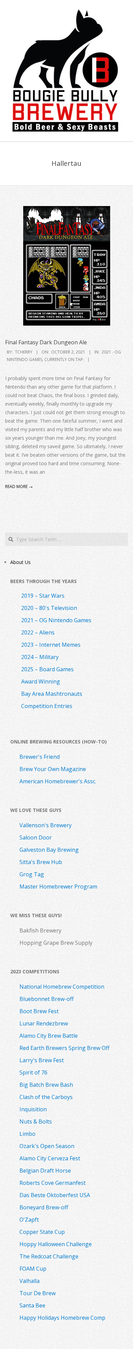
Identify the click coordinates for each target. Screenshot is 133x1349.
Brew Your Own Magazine (52, 769)
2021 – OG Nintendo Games (56, 620)
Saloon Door (35, 837)
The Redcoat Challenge (48, 1256)
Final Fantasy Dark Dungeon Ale (46, 342)
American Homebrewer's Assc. (57, 781)
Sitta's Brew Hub (40, 862)
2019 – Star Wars (42, 595)
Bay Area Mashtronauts (51, 693)
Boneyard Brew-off (43, 1207)
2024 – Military (40, 657)
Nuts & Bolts (35, 1121)
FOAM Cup (32, 1268)
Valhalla (29, 1281)
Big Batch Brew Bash (46, 1084)
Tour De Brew (37, 1293)
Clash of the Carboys (46, 1097)
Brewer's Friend (39, 756)
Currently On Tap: (64, 359)
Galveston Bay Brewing (49, 849)
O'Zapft (29, 1219)
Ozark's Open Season (46, 1146)
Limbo (27, 1134)
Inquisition (33, 1109)
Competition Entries (46, 706)
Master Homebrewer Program (58, 886)
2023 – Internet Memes (50, 644)
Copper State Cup (42, 1232)
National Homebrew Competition (61, 986)
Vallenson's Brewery (45, 825)
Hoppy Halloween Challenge (55, 1244)
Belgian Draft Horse (45, 1170)
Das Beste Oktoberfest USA (54, 1195)
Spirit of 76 (33, 1072)
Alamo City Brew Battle (48, 1035)
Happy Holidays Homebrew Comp (62, 1317)
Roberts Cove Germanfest (52, 1183)
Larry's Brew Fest (41, 1060)
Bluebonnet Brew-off (46, 999)
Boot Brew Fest (39, 1011)
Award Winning (40, 681)
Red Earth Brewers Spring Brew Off (64, 1048)
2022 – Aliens (38, 632)
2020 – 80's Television (49, 608)
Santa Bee (32, 1305)
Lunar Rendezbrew (43, 1023)
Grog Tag (31, 874)
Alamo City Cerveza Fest (49, 1158)
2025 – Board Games (47, 669)
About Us (20, 562)
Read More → (19, 486)
